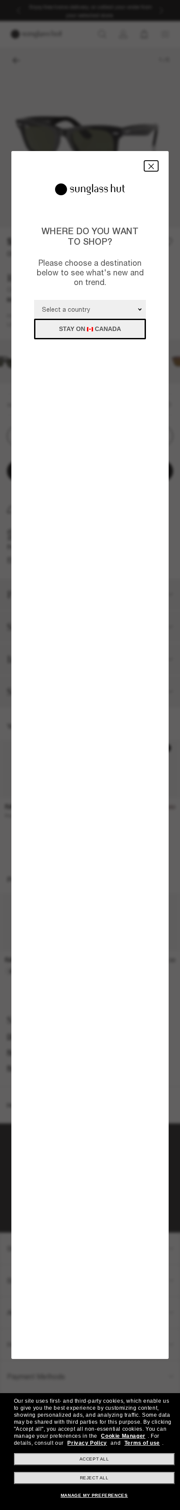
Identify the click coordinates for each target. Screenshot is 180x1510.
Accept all (94, 1459)
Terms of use (142, 1443)
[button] (151, 166)
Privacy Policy (87, 1443)
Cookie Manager (123, 1436)
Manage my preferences (94, 1495)
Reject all (94, 1477)
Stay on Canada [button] (90, 328)
